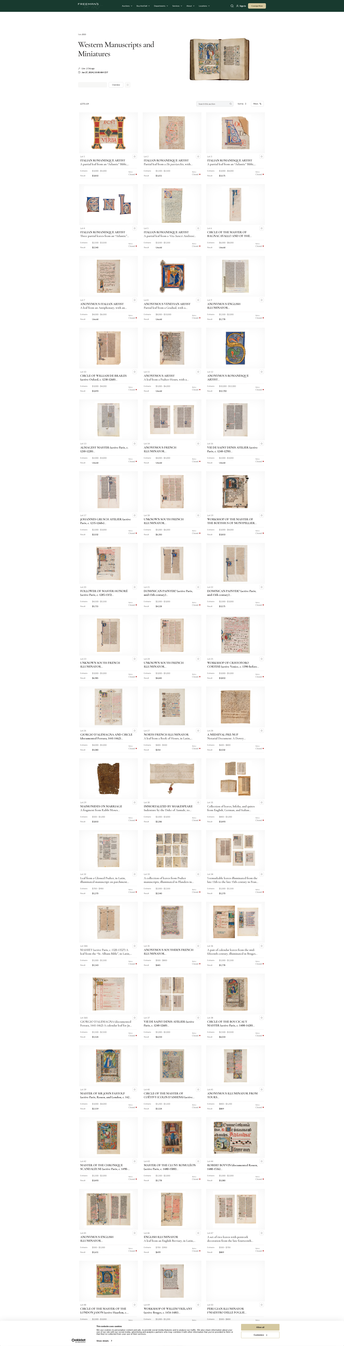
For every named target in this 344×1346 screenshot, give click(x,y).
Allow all (260, 1327)
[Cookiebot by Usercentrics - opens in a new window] (78, 1341)
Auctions (126, 6)
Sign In (243, 6)
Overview (116, 85)
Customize (259, 1335)
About (189, 6)
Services (176, 6)
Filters (255, 104)
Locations (203, 6)
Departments (159, 6)
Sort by (240, 104)
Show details (102, 1341)
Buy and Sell (142, 6)
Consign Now (257, 6)
